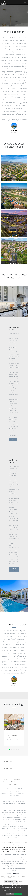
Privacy (5, 779)
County (23, 876)
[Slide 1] (7, 24)
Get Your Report (14, 569)
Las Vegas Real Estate (11, 876)
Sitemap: (2, 876)
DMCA (4, 782)
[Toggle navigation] (25, 2)
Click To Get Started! (7, 761)
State (18, 876)
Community (16, 877)
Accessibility (16, 779)
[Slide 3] (12, 24)
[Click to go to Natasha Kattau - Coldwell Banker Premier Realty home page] (4, 3)
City (4, 877)
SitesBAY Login (13, 784)
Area (21, 877)
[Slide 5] (18, 24)
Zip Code (9, 877)
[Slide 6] (21, 24)
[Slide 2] (9, 24)
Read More (13, 440)
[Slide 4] (15, 24)
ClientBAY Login (15, 782)
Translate (15, 883)
